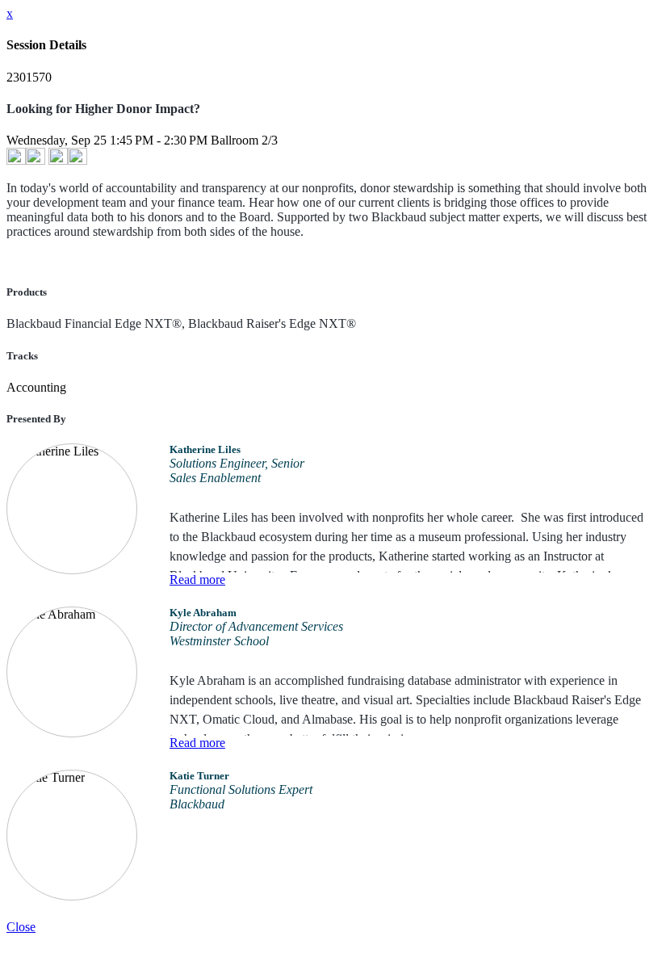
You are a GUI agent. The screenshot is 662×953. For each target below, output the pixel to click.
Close (21, 927)
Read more (197, 579)
